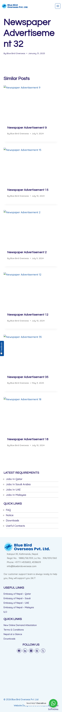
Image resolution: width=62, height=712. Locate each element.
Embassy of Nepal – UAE (16, 602)
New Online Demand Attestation (20, 625)
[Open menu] (57, 6)
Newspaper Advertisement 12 (27, 314)
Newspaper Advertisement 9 (27, 127)
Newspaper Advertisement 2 (27, 252)
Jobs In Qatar (14, 479)
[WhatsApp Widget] (53, 703)
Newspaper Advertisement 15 (27, 189)
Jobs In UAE (13, 489)
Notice (10, 515)
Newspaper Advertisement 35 (27, 377)
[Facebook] (19, 650)
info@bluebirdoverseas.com (21, 566)
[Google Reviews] (37, 650)
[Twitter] (43, 650)
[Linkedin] (25, 650)
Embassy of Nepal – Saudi (17, 598)
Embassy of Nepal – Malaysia (19, 607)
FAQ (8, 509)
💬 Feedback (1, 348)
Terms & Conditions (14, 629)
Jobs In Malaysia (16, 494)
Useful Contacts (15, 525)
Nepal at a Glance (13, 634)
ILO (5, 611)
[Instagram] (31, 650)
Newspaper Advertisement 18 (27, 439)
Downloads (12, 520)
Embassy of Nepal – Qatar (17, 593)
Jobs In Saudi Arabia (18, 484)
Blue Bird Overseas (16, 53)
